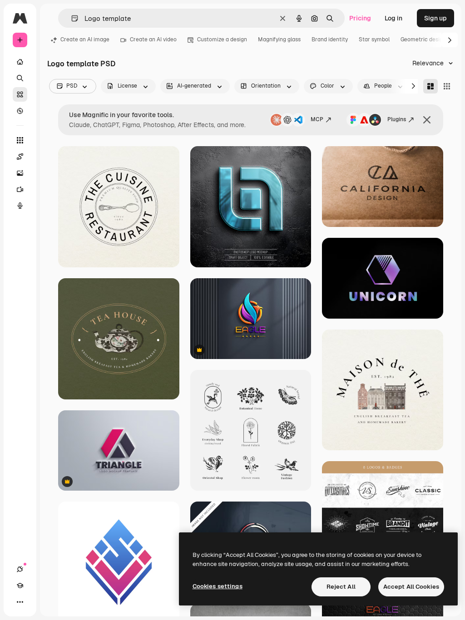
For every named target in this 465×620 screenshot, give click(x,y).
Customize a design (222, 39)
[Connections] (20, 569)
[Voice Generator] (20, 205)
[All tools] (20, 140)
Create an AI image (84, 39)
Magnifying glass (279, 39)
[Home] (20, 61)
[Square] (447, 86)
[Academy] (20, 585)
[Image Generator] (20, 173)
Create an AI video (153, 39)
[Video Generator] (20, 189)
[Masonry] (430, 86)
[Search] (20, 78)
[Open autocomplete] (71, 18)
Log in (393, 18)
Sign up (435, 18)
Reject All (341, 586)
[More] (20, 602)
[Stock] (20, 94)
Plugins (396, 119)
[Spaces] (20, 156)
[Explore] (20, 110)
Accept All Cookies (411, 586)
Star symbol (374, 39)
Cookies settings (217, 586)
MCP (317, 119)
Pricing (360, 18)
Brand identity (330, 39)
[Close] (426, 119)
